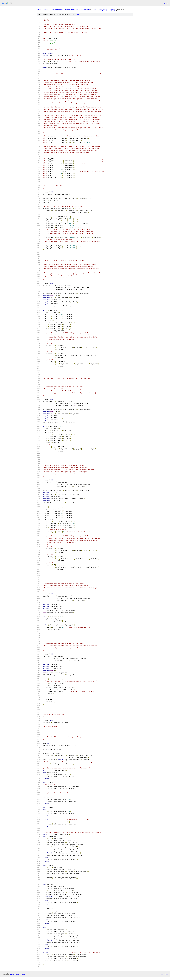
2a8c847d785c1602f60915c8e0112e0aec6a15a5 (70, 9)
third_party (102, 9)
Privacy (17, 974)
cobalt (39, 9)
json (166, 974)
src (94, 9)
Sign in (166, 3)
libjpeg (112, 9)
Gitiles (12, 974)
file (77, 14)
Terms (23, 974)
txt (162, 974)
